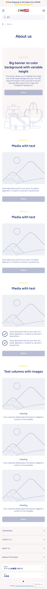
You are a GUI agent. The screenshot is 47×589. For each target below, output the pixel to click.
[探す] (4, 17)
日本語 (6, 576)
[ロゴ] (23, 10)
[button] (44, 10)
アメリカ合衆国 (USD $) (13, 569)
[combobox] (23, 17)
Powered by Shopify (31, 586)
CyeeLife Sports (20, 586)
